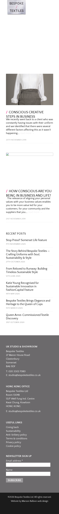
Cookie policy (13, 446)
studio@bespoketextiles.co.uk (24, 375)
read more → (27, 133)
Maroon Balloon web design (35, 501)
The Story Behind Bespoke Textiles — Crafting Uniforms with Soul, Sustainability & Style (28, 254)
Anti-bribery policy (16, 434)
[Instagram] (23, 509)
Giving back (12, 427)
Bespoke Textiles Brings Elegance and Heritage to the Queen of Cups (28, 302)
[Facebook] (16, 509)
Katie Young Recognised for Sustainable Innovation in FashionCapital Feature (22, 286)
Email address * (14, 460)
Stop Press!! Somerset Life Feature (26, 240)
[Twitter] (36, 509)
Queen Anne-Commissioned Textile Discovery (27, 316)
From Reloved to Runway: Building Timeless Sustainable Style (26, 270)
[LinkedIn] (29, 509)
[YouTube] (43, 509)
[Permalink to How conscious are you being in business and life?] (29, 168)
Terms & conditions (16, 438)
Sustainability (13, 431)
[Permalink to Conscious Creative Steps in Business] (29, 89)
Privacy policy (13, 442)
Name (9, 469)
